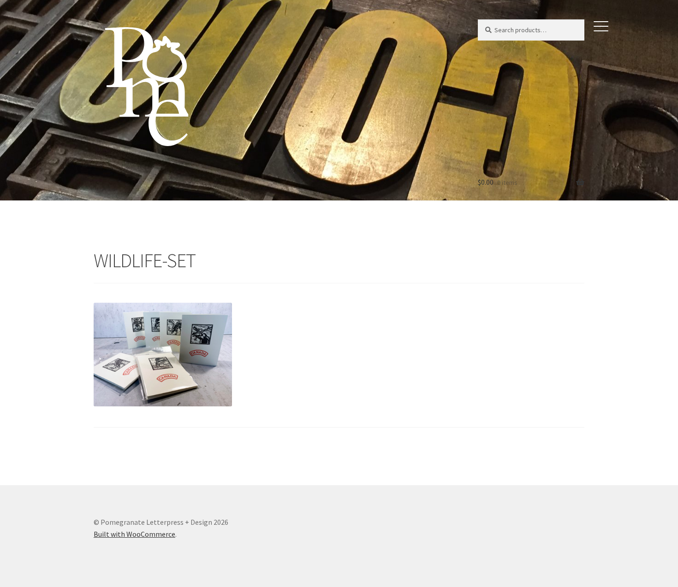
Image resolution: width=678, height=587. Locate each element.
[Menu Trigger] (601, 25)
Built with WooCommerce (134, 534)
